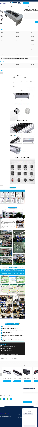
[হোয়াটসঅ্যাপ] (1, 399)
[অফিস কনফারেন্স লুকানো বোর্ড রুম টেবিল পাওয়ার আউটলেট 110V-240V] (7, 371)
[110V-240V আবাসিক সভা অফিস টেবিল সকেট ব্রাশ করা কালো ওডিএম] (27, 371)
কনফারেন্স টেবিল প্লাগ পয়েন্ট (12, 358)
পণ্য (12, 2)
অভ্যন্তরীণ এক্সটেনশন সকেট (6, 6)
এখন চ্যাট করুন (29, 22)
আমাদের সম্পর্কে (15, 2)
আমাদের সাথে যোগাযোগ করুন (19, 3)
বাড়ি (10, 2)
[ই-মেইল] (12, 399)
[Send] (36, 426)
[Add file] (23, 426)
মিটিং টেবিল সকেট (16, 358)
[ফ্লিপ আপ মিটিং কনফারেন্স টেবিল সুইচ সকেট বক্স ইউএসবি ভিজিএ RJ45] (17, 371)
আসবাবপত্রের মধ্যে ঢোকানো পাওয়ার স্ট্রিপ (5, 358)
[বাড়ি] (3, 3)
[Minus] (36, 409)
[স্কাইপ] (5, 399)
